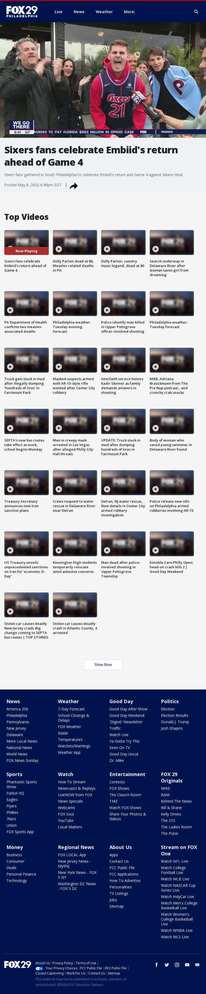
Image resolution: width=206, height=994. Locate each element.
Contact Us (119, 861)
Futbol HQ (15, 793)
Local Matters (70, 826)
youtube (187, 964)
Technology (16, 880)
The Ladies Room (176, 826)
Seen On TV (119, 747)
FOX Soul (66, 814)
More (129, 11)
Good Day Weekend (126, 715)
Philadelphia (16, 715)
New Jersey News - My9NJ (74, 864)
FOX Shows (119, 788)
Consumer (15, 861)
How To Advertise (125, 880)
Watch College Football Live (173, 870)
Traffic (115, 728)
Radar (63, 733)
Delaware (14, 734)
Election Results (174, 715)
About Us (120, 847)
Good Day (121, 701)
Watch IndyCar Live (177, 896)
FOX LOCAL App (72, 854)
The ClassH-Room (125, 794)
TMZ (113, 801)
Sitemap (116, 906)
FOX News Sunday (22, 760)
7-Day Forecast (71, 708)
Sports (14, 774)
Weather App (69, 752)
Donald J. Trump (175, 721)
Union (11, 825)
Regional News (76, 847)
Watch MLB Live (175, 878)
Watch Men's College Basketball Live (179, 905)
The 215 (168, 820)
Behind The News (176, 801)
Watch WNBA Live (177, 930)
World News (17, 753)
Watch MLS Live (175, 936)
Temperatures (70, 739)
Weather (68, 701)
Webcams (66, 807)
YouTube (65, 820)
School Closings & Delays (73, 718)
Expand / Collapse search (196, 12)
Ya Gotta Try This (124, 741)
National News (19, 747)
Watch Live (118, 734)
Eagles (12, 799)
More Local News (21, 741)
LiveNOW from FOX (75, 794)
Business (14, 854)
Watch (65, 774)
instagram (177, 964)
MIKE (165, 788)
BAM (165, 794)
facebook (156, 964)
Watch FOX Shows (125, 807)
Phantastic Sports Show (21, 784)
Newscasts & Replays (76, 788)
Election (168, 708)
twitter (167, 964)
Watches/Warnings (74, 745)
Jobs (113, 899)
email (197, 964)
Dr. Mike (116, 760)
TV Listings (118, 893)
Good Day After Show (128, 708)
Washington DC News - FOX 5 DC (77, 886)
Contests (117, 781)
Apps (113, 854)
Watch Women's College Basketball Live (177, 919)
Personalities (120, 886)
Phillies (12, 812)
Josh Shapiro (172, 728)
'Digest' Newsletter (125, 721)
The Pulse (169, 833)
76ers (11, 818)
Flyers (11, 805)
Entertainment (127, 774)
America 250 (17, 708)
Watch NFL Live (174, 861)
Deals (11, 867)
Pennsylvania (17, 721)
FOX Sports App (20, 831)
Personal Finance (21, 874)
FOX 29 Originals (171, 777)
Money (14, 847)
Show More (103, 665)
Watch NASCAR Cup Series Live (178, 888)
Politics (170, 701)
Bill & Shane (171, 807)
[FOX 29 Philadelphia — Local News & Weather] (24, 11)
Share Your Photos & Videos (127, 816)
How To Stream (72, 781)
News (13, 701)
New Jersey (16, 728)
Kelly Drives (171, 814)
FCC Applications (123, 874)
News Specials (70, 801)
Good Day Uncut (123, 753)
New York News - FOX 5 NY (77, 875)
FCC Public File (122, 867)
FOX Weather (69, 726)
